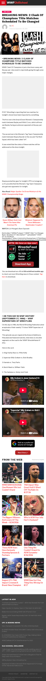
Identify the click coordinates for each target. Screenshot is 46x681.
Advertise (24, 674)
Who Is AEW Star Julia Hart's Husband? (33, 518)
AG (13, 26)
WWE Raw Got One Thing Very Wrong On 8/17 (33, 582)
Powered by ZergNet (38, 459)
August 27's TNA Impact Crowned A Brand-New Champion (11, 582)
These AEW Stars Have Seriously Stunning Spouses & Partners (10, 551)
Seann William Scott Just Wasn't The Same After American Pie (12, 222)
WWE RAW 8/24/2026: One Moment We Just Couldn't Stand (12, 487)
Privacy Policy (13, 674)
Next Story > (23, 452)
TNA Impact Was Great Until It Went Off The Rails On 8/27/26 (32, 488)
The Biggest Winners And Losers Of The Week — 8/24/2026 (11, 520)
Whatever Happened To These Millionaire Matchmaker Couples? (34, 222)
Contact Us (33, 674)
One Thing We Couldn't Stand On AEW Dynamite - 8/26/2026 (32, 551)
